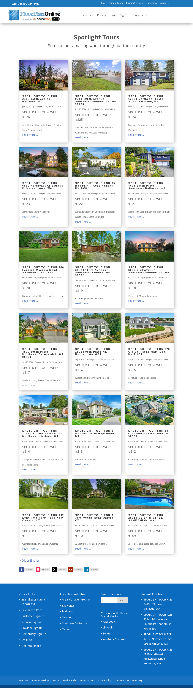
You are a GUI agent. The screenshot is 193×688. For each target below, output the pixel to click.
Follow (29, 569)
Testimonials (69, 680)
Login (113, 15)
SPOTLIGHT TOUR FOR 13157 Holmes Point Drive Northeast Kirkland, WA (42, 433)
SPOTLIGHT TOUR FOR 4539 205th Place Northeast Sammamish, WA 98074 (43, 353)
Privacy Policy (105, 680)
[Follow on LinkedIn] (86, 569)
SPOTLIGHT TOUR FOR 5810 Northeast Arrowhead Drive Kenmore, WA (43, 186)
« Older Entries (29, 560)
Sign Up (125, 15)
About (163, 3)
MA (89, 441)
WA (49, 106)
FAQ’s (56, 680)
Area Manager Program (77, 599)
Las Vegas (68, 605)
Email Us (27, 640)
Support (139, 15)
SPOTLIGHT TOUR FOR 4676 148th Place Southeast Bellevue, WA (147, 186)
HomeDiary (151, 3)
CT (35, 525)
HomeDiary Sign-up (33, 634)
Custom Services (134, 3)
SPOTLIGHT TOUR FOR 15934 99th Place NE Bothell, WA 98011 (93, 352)
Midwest (67, 611)
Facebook (109, 621)
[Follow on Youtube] (70, 569)
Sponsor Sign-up (31, 622)
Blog (103, 3)
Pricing (101, 15)
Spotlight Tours (41, 106)
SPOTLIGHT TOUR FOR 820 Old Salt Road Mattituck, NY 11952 (149, 352)
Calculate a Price (31, 610)
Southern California (74, 623)
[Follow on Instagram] (38, 569)
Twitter (107, 633)
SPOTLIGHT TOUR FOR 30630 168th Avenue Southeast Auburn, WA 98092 (93, 271)
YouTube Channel (114, 639)
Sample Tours (116, 3)
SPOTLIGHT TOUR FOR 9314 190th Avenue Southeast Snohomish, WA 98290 (95, 100)
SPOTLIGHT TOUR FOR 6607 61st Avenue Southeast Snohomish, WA (148, 270)
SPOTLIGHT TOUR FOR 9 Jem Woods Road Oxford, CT (95, 518)
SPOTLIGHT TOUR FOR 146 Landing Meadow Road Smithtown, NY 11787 (43, 270)
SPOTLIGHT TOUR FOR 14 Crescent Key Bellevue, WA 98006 (149, 433)
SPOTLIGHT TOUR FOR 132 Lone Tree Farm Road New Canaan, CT (43, 518)
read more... (30, 134)
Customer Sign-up (32, 616)
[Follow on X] (54, 569)
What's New (57, 106)
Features (23, 680)
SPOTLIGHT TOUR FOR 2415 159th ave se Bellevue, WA (40, 99)
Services (85, 15)
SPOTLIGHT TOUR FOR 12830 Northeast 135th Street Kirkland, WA (146, 99)
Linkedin (108, 627)
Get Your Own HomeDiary (129, 680)
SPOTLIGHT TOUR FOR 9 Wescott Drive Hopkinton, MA (95, 433)
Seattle (66, 617)
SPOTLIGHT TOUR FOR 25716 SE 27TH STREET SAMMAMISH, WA (146, 518)
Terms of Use (86, 680)
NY (89, 109)
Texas (65, 629)
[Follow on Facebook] (21, 569)
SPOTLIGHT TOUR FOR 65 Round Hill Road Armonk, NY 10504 (95, 186)
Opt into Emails (31, 646)
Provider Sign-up (32, 628)
